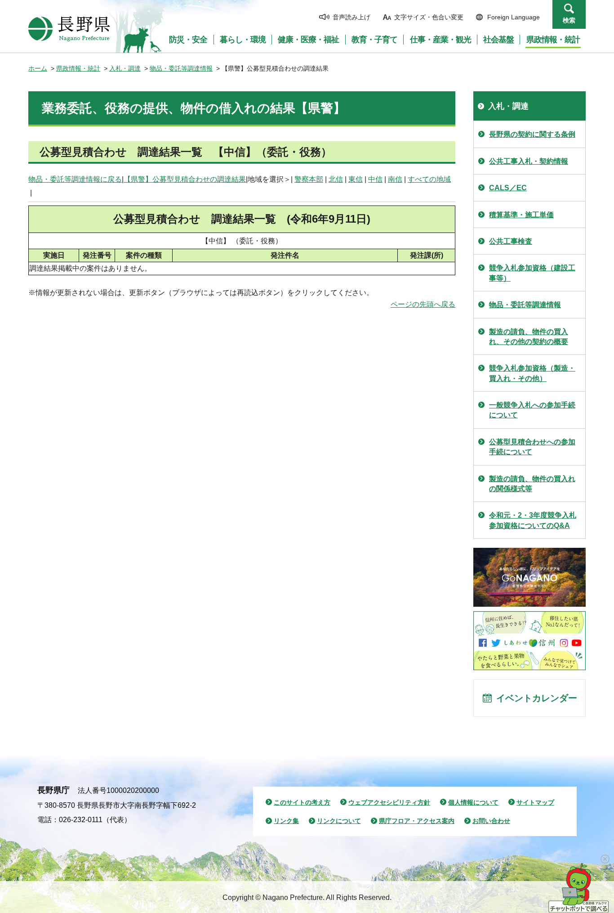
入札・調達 (125, 68)
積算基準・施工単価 (521, 215)
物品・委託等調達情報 (181, 68)
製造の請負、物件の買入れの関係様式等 (532, 483)
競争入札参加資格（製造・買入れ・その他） (532, 373)
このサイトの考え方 (302, 802)
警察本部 (308, 179)
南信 (395, 179)
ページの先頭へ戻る (423, 304)
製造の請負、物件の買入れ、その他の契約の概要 (528, 336)
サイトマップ (535, 802)
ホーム (37, 68)
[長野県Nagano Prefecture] (69, 28)
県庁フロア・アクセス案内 (416, 820)
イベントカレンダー (536, 698)
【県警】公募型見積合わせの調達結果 (185, 179)
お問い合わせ (491, 820)
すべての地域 (429, 179)
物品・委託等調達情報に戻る (75, 179)
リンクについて (339, 820)
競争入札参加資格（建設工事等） (532, 273)
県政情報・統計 (78, 68)
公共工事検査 (510, 241)
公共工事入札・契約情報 (528, 161)
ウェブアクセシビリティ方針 (389, 802)
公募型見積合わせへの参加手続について (532, 447)
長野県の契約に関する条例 (532, 134)
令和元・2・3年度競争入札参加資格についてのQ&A (532, 520)
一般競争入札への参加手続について (532, 410)
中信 (375, 179)
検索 (569, 20)
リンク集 (286, 820)
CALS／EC (508, 188)
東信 (355, 179)
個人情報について (473, 802)
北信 (336, 179)
